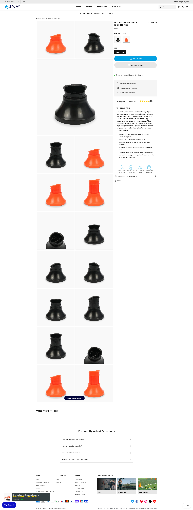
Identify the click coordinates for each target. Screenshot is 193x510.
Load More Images (74, 398)
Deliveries (132, 102)
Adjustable (120, 52)
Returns (77, 485)
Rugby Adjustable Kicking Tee (51, 18)
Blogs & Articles (80, 494)
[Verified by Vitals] (22, 499)
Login (57, 479)
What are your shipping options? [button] (73, 439)
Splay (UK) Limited (47, 508)
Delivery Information (42, 482)
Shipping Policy (80, 491)
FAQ (37, 479)
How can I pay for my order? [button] (72, 446)
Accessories (102, 7)
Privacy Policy (79, 488)
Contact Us (78, 479)
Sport (78, 7)
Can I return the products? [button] (71, 453)
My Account (10, 2)
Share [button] (119, 180)
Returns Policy (40, 485)
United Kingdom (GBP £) (182, 2)
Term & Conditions (80, 482)
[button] (167, 7)
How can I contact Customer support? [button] (75, 460)
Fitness (89, 7)
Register (58, 482)
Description (121, 102)
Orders (38, 488)
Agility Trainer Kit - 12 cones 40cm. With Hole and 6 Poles (25, 496)
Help (23, 2)
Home (38, 18)
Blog (18, 2)
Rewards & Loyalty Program (45, 491)
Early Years (116, 7)
